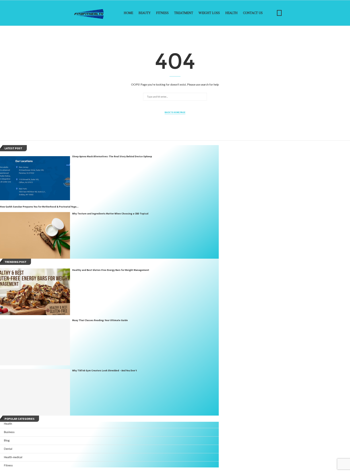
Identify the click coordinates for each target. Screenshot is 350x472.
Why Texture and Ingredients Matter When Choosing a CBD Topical (110, 213)
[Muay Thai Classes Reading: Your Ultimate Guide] (35, 342)
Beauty (145, 13)
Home (128, 13)
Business (9, 432)
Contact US (253, 13)
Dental (8, 448)
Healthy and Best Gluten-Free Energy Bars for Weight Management (110, 270)
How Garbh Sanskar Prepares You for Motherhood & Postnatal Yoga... (39, 206)
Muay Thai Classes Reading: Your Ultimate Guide (100, 320)
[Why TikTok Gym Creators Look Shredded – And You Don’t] (35, 392)
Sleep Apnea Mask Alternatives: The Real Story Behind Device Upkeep (112, 156)
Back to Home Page (175, 112)
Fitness (162, 13)
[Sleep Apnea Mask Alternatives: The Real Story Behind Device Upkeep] (35, 178)
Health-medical (13, 457)
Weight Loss (209, 13)
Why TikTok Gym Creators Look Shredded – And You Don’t (104, 370)
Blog (7, 440)
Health (231, 13)
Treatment (183, 13)
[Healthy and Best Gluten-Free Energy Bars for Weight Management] (35, 291)
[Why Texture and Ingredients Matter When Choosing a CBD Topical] (35, 235)
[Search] (279, 13)
